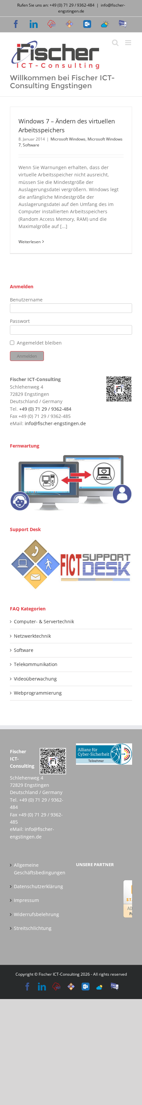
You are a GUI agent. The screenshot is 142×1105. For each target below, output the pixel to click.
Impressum (26, 900)
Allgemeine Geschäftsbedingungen (38, 868)
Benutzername (26, 299)
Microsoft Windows (68, 139)
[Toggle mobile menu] (128, 42)
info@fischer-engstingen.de (55, 423)
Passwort (20, 321)
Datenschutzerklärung (38, 886)
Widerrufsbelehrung (36, 914)
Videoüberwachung (35, 679)
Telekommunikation (35, 664)
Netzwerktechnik (32, 636)
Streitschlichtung (33, 928)
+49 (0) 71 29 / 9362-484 (45, 409)
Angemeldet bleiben (39, 343)
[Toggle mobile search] (115, 42)
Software (31, 145)
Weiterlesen (29, 241)
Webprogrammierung (38, 693)
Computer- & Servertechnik (44, 621)
